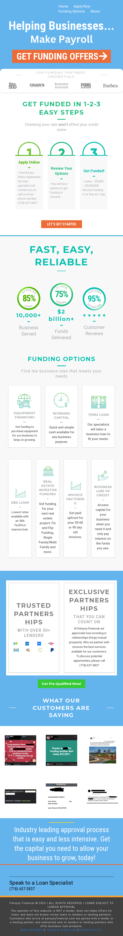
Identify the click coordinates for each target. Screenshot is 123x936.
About (95, 11)
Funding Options (71, 11)
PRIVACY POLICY (90, 930)
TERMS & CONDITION (61, 930)
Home (63, 6)
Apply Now (82, 6)
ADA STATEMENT (32, 930)
